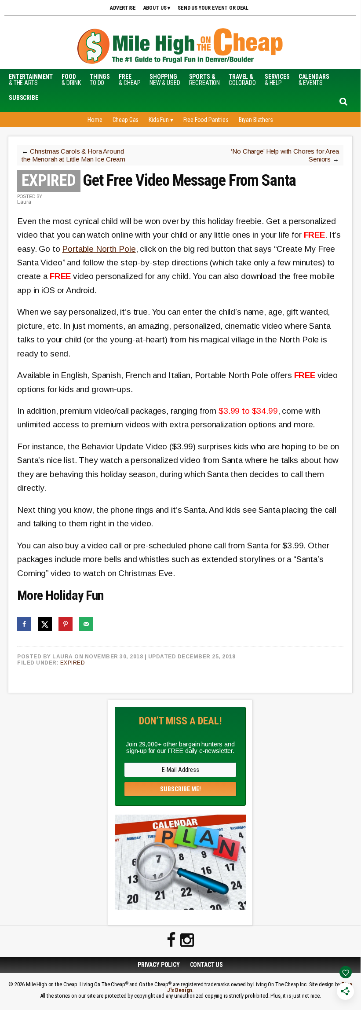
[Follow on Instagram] (187, 940)
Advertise (123, 8)
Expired (72, 663)
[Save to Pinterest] (65, 624)
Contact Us (206, 964)
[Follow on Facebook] (171, 940)
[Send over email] (86, 624)
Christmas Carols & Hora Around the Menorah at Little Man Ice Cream (73, 155)
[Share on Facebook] (24, 624)
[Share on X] (45, 624)
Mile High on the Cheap (180, 47)
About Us (155, 8)
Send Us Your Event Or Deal (213, 8)
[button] (23, 97)
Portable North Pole (98, 248)
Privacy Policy (159, 964)
